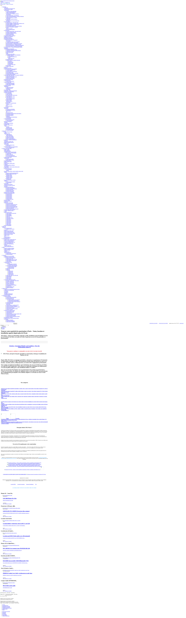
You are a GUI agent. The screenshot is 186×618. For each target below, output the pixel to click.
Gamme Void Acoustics (9, 87)
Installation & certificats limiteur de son (8, 293)
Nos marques (4, 614)
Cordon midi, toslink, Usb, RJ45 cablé (12, 275)
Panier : (1, 3)
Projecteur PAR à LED (9, 199)
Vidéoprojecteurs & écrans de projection (7, 252)
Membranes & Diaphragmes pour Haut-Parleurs (11, 116)
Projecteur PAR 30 (9, 195)
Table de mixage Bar (7, 80)
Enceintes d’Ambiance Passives (11, 32)
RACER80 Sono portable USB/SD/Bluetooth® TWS (16, 560)
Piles (7, 105)
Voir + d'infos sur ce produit (7, 503)
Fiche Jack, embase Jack (10, 283)
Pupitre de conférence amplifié (9, 249)
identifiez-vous (7, 2)
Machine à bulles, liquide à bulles (11, 173)
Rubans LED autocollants (10, 159)
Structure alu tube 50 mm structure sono (12, 208)
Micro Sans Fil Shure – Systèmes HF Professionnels (14, 46)
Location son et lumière (5, 423)
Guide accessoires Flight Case (8, 246)
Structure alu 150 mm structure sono (11, 204)
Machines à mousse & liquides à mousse (9, 177)
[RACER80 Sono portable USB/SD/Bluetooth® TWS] (11, 557)
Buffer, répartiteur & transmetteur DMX (7, 151)
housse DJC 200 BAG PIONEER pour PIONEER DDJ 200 (12, 550)
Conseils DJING (13, 484)
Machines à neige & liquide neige (9, 179)
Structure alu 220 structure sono (11, 205)
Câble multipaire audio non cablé (11, 260)
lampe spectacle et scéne (8, 212)
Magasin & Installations (30, 484)
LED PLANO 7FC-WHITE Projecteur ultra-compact (16, 511)
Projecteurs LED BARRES (10, 187)
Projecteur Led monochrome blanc (11, 188)
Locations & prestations (21, 484)
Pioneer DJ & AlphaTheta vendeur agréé (8, 141)
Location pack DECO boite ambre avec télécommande (16, 536)
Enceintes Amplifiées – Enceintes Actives (12, 24)
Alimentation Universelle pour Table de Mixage (13, 50)
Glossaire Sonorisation (7, 118)
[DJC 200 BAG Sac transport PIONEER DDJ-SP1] (11, 545)
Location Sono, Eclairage (6, 295)
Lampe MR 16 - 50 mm (9, 218)
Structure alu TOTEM (9, 203)
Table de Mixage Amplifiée (10, 84)
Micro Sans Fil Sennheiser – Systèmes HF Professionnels (15, 45)
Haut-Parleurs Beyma (9, 112)
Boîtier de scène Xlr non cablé (10, 257)
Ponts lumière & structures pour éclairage (8, 184)
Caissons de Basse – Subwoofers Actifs (12, 22)
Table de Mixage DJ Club (8, 131)
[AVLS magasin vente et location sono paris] (7, 0)
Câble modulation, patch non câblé (11, 259)
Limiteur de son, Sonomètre (8, 36)
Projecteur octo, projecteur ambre (9, 192)
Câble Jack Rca (10, 271)
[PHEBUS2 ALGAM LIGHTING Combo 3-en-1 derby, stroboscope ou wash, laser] (16, 570)
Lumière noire (6, 167)
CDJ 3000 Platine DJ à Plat (9, 498)
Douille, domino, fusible (8, 161)
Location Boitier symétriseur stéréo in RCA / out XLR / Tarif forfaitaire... (14, 525)
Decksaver (6, 229)
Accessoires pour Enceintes (10, 109)
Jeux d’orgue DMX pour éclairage (11, 156)
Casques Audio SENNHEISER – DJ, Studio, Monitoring (15, 16)
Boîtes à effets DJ (11, 55)
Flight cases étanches (7, 237)
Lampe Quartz (8, 223)
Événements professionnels (10, 320)
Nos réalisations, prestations (8, 317)
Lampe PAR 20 (8, 220)
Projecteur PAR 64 (9, 198)
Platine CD (6, 67)
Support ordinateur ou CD (10, 147)
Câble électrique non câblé (12, 266)
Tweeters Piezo (8, 117)
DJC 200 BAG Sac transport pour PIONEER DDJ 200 (16, 548)
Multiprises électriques (9, 287)
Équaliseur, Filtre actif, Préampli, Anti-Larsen (13, 60)
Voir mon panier (2, 4)
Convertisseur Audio (9, 59)
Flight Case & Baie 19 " (4, 227)
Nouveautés (4, 612)
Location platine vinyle (9, 302)
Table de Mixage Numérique (8, 123)
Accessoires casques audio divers (11, 11)
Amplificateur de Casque (10, 51)
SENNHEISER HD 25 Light (7, 587)
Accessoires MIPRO (9, 70)
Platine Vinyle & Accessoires (6, 144)
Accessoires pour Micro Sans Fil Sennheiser (13, 41)
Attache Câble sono (9, 94)
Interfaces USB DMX (9, 154)
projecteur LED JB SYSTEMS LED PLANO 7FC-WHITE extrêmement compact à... (16, 513)
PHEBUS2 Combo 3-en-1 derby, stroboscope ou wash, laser (17, 573)
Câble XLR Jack (8, 277)
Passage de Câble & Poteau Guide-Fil (9, 101)
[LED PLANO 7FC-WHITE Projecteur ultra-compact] (11, 508)
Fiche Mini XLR (8, 285)
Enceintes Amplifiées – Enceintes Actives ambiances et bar (15, 23)
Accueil (3, 604)
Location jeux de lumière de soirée (9, 310)
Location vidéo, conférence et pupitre (12, 308)
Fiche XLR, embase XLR (10, 286)
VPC (36, 484)
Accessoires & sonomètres (6, 291)
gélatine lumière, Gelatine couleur (9, 163)
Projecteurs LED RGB (9, 189)
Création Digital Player (5, 615)
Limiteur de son (4, 288)
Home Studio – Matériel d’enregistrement (10, 90)
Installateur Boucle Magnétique (9, 91)
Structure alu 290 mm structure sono (11, 207)
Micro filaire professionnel (8, 38)
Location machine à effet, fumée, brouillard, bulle (13, 313)
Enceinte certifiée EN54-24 (10, 78)
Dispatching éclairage (7, 160)
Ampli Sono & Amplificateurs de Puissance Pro (9, 8)
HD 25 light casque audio (9, 585)
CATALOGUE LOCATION (163, 323)
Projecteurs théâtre (7, 200)
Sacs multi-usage (6, 236)
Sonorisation (4, 6)
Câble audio (8, 270)
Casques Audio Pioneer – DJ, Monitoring (12, 15)
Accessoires (4, 255)
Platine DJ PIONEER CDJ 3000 (8, 500)
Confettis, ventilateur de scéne (8, 210)
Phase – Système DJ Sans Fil (10, 138)
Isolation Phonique (9, 99)
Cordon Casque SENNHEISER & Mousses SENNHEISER (11, 12)
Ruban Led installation (7, 225)
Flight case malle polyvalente (8, 231)
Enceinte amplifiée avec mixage (11, 25)
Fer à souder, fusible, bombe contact (11, 95)
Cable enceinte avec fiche (10, 268)
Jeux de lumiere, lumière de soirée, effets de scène (11, 166)
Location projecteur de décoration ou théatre (13, 316)
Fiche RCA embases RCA (10, 284)
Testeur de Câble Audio (9, 66)
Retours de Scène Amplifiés (10, 29)
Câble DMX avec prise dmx (12, 264)
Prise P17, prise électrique (10, 282)
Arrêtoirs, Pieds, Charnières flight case (10, 239)
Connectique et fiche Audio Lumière (9, 279)
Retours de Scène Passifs (10, 34)
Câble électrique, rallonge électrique (11, 265)
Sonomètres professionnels (8, 294)
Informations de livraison (6, 606)
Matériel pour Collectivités (10, 77)
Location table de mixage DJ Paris (13, 300)
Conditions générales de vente (6, 608)
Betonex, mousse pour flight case (9, 240)
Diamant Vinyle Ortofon (10, 137)
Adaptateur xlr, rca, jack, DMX (9, 256)
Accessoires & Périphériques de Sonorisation (9, 48)
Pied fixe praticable (9, 128)
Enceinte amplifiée (7, 21)
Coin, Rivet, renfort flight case (9, 241)
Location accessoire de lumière (11, 315)
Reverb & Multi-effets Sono (11, 58)
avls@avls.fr (181, 323)
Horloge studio (8, 65)
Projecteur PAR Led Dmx (10, 190)
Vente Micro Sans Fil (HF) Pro (9, 39)
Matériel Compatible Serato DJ (9, 142)
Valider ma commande (9, 4)
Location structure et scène (10, 307)
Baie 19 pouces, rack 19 (8, 228)
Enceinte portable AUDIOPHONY (11, 71)
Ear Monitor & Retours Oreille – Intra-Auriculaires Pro (12, 20)
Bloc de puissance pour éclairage (11, 152)
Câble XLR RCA (11, 274)
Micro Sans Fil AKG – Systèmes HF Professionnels (14, 43)
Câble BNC (8, 269)
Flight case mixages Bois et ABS (9, 232)
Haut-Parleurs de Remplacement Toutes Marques (13, 113)
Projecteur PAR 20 (9, 194)
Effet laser (5, 162)
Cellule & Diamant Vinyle (7, 133)
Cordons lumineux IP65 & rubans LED (8, 158)
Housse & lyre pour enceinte (9, 28)
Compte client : (2, 2)
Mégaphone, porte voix (7, 37)
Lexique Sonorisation (9, 120)
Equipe (3, 609)
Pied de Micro (8, 102)
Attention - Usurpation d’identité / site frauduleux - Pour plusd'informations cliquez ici (24, 346)
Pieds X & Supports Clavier (9, 104)
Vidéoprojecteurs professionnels (11, 253)
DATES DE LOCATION (153, 323)
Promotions (4, 613)
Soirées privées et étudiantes (10, 321)
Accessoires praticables (9, 130)
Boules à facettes (6, 149)
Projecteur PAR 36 (9, 196)
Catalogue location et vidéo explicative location (11, 318)
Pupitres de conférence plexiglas (9, 248)
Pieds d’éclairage (8, 182)
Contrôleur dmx (8, 153)
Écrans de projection (9, 254)
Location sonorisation (7, 296)
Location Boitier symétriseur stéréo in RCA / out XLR (16, 523)
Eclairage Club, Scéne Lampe (6, 148)
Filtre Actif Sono (10, 62)
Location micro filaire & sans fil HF (9, 304)
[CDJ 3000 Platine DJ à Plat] (7, 495)
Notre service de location (6, 611)
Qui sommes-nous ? (5, 605)
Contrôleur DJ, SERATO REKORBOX (10, 139)
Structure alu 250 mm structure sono (11, 206)
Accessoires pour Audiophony (10, 69)
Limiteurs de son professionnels (9, 290)
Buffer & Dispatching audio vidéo (10, 53)
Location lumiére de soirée (10, 311)
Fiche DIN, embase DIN (10, 281)
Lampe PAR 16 (8, 219)
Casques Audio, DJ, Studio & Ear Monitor (8, 10)
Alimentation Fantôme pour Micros (11, 49)
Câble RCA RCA (11, 273)
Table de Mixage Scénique (10, 83)
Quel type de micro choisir (10, 119)
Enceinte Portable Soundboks (10, 74)
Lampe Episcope (8, 214)
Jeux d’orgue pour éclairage (10, 155)
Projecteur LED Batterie (10, 191)
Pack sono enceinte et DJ (10, 298)
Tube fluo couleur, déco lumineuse (9, 209)
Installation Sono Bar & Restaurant (7, 86)
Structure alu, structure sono (8, 202)
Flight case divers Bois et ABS (9, 230)
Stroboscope (6, 201)
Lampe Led (8, 216)
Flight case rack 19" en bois (8, 234)
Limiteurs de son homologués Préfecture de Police (12, 289)
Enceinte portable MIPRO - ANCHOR (12, 73)
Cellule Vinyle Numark (9, 136)
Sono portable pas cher (9, 72)
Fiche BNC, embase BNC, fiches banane (12, 280)
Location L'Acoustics (9, 309)
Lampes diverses (8, 224)
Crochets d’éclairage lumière (10, 181)
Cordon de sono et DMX (8, 262)
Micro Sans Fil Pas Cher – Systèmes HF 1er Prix (13, 44)
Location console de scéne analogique (14, 299)
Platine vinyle (8, 145)
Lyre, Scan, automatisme (8, 168)
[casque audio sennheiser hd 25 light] (9, 582)
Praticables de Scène (9, 106)
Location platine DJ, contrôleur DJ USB (12, 305)
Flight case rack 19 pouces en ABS (9, 233)
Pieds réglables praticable (10, 129)
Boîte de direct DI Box (9, 52)
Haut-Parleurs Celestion (9, 114)
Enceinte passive (6, 30)
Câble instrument (8, 278)
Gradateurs (6, 164)
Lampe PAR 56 (8, 222)
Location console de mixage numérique (14, 301)
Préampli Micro (10, 63)
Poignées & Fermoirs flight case (7, 245)
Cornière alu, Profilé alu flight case (9, 242)
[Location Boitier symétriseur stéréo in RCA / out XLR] (11, 520)
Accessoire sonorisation (7, 92)
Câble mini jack (10, 272)
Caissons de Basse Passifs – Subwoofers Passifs (13, 31)
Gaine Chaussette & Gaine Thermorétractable (10, 98)
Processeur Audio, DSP (11, 64)
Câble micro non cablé (9, 258)
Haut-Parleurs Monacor (9, 115)
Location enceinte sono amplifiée (11, 297)
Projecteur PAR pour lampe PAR (9, 193)
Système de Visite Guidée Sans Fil (11, 76)
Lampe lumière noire (9, 217)
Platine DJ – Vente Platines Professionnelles (11, 146)
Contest (5, 211)
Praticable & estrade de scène (9, 127)
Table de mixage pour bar (10, 81)
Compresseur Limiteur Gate (12, 56)
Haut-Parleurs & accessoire (6, 108)
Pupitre (3, 247)
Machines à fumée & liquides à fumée (9, 175)
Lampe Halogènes (9, 215)
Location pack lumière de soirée (11, 314)
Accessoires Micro (9, 93)
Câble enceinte (8, 261)
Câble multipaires (9, 276)
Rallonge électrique (11, 267)
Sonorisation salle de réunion (8, 79)
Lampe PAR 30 (8, 221)
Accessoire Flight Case (5, 238)
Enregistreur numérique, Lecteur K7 (9, 35)
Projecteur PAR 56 (9, 197)
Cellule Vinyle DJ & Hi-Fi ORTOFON (9, 135)
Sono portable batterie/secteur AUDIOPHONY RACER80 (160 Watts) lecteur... (15, 562)
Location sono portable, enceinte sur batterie (13, 306)
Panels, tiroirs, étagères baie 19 (9, 243)
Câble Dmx (8, 263)
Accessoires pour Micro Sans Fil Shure (12, 42)
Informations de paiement (6, 607)
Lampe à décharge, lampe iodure (11, 213)
